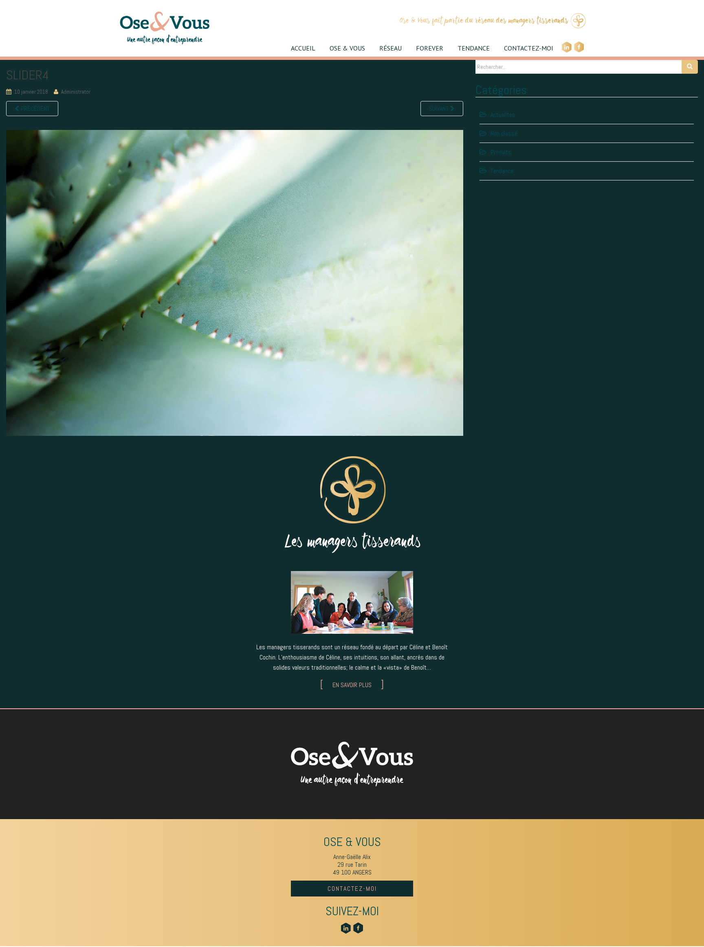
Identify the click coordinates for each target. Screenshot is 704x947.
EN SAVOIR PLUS (352, 685)
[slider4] (234, 282)
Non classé (504, 133)
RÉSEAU (390, 48)
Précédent (34, 108)
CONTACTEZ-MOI (528, 48)
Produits (501, 152)
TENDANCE (474, 48)
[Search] (690, 67)
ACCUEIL (303, 48)
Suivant (439, 108)
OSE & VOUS (347, 48)
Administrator (75, 91)
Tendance (502, 171)
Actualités (503, 114)
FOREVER (429, 48)
